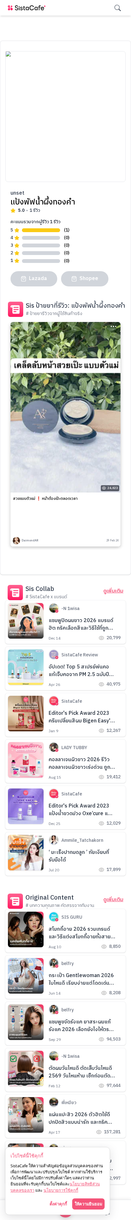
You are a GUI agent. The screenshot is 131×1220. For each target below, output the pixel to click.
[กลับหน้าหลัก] (28, 8)
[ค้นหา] (117, 8)
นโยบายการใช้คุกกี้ (61, 1190)
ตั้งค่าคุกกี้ (58, 1204)
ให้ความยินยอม (88, 1204)
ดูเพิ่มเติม (113, 591)
